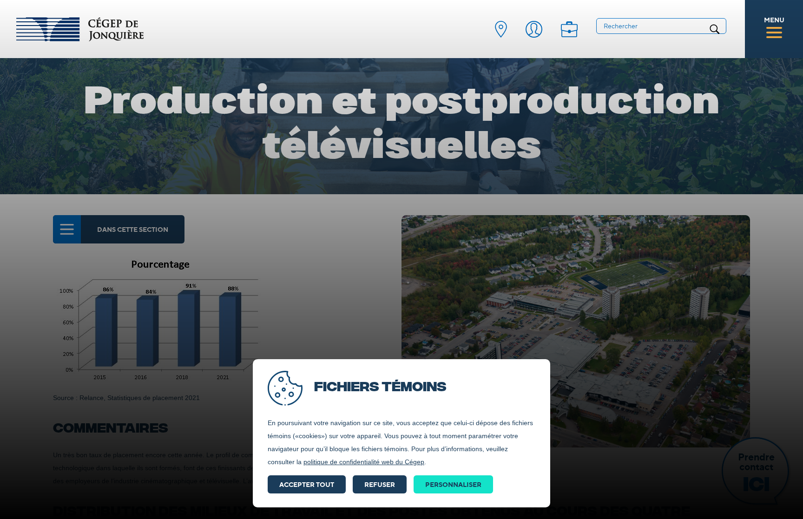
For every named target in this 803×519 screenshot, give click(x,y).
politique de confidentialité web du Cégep (363, 462)
